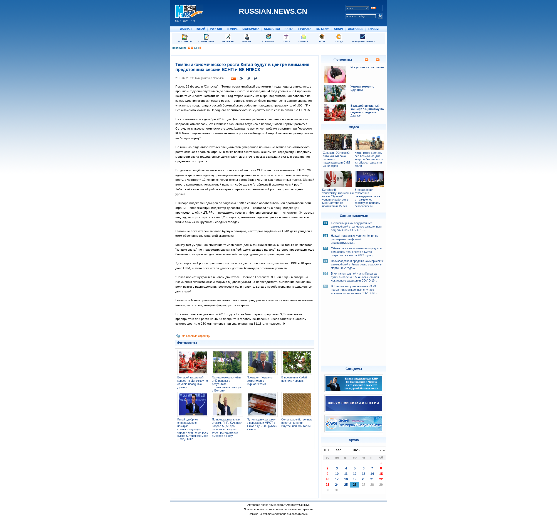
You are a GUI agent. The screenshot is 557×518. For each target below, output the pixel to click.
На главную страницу (196, 335)
